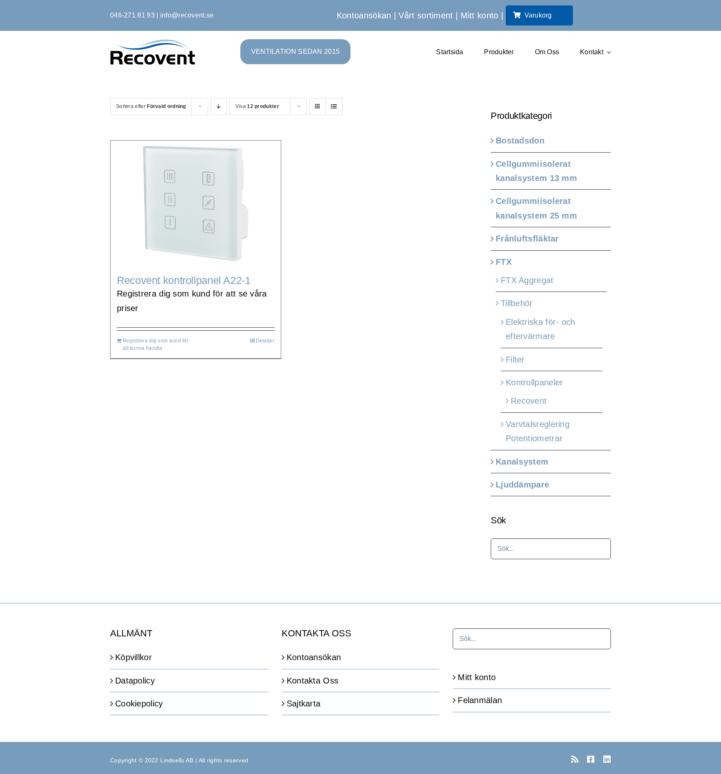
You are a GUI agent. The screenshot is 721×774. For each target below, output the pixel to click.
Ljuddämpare (522, 484)
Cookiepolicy (139, 703)
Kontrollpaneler (534, 382)
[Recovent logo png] (152, 43)
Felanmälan (480, 700)
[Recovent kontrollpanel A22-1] (196, 203)
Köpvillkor (133, 657)
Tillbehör (517, 303)
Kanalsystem (522, 461)
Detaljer (265, 341)
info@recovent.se (187, 15)
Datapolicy (135, 680)
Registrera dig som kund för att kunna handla (156, 344)
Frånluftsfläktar (527, 238)
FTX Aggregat (527, 280)
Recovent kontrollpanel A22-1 (184, 280)
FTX (504, 261)
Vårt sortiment (425, 15)
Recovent (529, 400)
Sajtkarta (304, 703)
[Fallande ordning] (219, 106)
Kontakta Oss (313, 680)
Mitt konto (480, 15)
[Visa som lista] (334, 106)
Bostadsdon (520, 140)
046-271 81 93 (132, 15)
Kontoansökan (364, 15)
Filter (515, 359)
